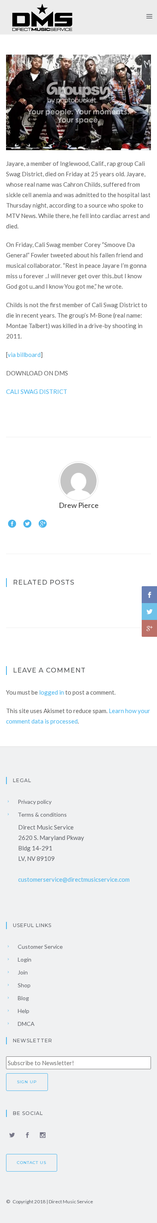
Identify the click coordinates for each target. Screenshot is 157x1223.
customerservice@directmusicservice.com (74, 879)
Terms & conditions (42, 814)
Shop (24, 985)
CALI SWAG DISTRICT (36, 391)
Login (24, 959)
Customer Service (40, 946)
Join (22, 972)
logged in (51, 692)
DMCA (26, 1023)
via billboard (24, 354)
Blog (23, 998)
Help (23, 1010)
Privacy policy (34, 801)
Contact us (31, 1162)
